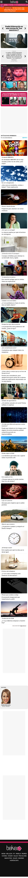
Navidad (21, 858)
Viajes (15, 858)
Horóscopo (14, 860)
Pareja (18, 854)
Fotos (11, 5)
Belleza (9, 854)
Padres (24, 854)
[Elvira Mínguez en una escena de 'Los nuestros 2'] (14, 101)
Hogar (10, 856)
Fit (14, 854)
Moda (4, 854)
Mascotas (8, 858)
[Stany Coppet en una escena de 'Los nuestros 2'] (6, 101)
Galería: (14, 94)
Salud (15, 856)
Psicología (23, 856)
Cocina (4, 856)
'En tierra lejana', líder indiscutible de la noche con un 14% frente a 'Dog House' (14, 9)
